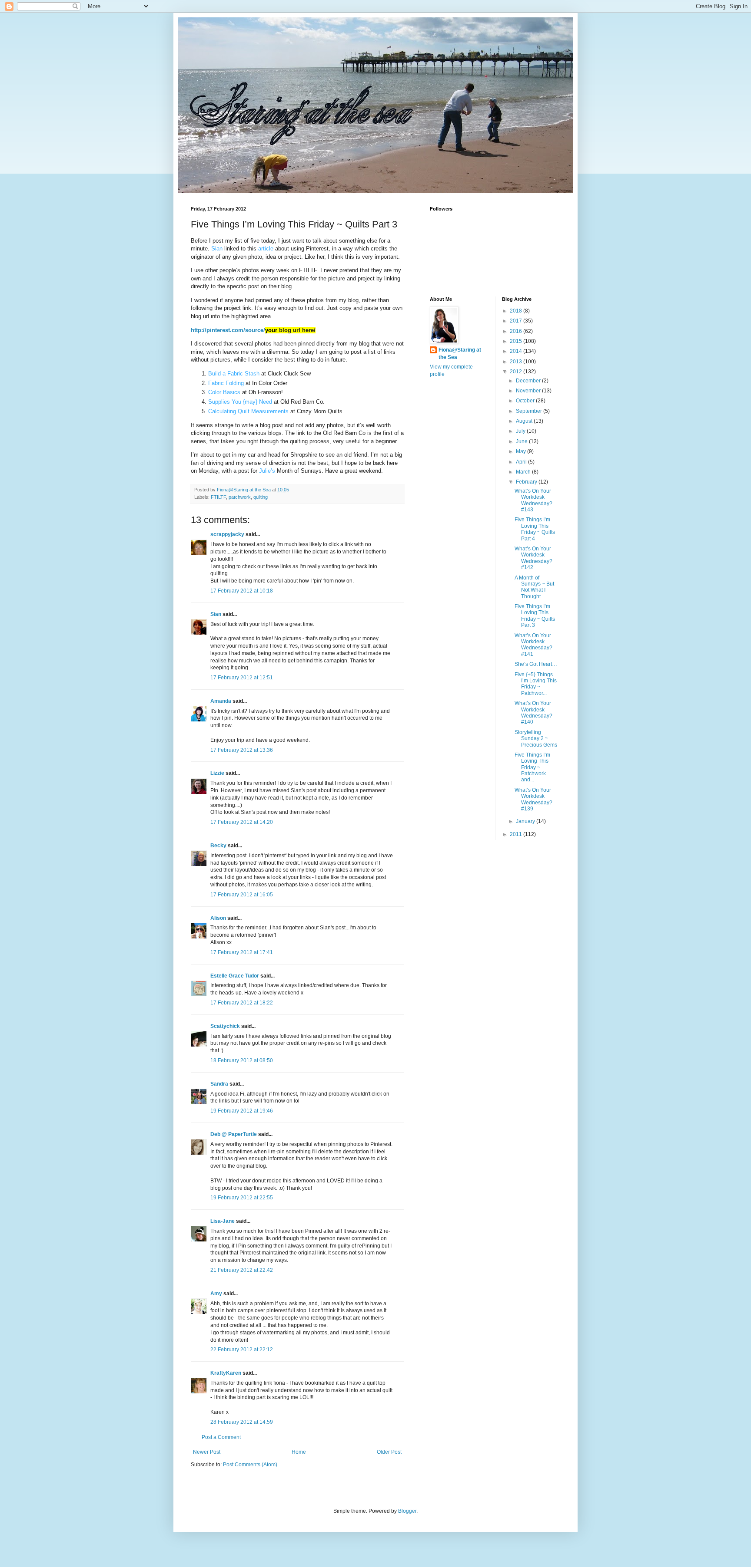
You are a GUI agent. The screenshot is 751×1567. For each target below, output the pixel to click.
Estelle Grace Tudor (234, 976)
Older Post (389, 1452)
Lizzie (217, 773)
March (524, 472)
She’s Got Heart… (536, 664)
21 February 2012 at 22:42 (241, 1270)
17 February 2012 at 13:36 (241, 750)
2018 (516, 311)
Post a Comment (221, 1437)
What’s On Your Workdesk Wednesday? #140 (533, 712)
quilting (260, 497)
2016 (516, 331)
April (522, 462)
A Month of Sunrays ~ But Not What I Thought (534, 587)
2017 (516, 321)
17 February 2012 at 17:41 (241, 952)
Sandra (219, 1084)
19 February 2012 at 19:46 (241, 1111)
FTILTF (218, 497)
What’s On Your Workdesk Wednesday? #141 (533, 644)
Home (299, 1452)
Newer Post (206, 1452)
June (522, 441)
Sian (215, 614)
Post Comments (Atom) (250, 1465)
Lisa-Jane (222, 1221)
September (529, 411)
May (521, 451)
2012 (516, 372)
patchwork (240, 497)
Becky (218, 846)
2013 (516, 362)
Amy (216, 1293)
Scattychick (225, 1026)
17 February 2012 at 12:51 (241, 678)
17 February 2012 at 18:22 (241, 1003)
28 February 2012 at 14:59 (241, 1422)
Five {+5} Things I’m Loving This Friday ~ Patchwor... (536, 684)
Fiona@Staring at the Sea (460, 353)
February (527, 482)
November (529, 391)
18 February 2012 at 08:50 (241, 1060)
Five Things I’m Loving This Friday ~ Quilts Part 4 (535, 529)
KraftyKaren (225, 1373)
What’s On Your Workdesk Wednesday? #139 (533, 799)
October (526, 401)
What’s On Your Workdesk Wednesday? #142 (533, 558)
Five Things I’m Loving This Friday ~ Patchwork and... (532, 767)
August (525, 421)
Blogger (407, 1511)
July (521, 431)
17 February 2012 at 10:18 (241, 591)
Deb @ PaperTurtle (233, 1134)
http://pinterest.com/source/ (234, 330)
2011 (516, 834)
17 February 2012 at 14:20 (241, 822)
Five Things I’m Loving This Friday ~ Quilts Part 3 (535, 615)
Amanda (220, 701)
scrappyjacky (227, 534)
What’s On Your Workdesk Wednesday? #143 (533, 500)
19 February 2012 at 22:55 (241, 1198)
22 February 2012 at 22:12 (241, 1349)
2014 (516, 351)
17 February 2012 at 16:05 (241, 895)
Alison (218, 918)
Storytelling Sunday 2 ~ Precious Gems (536, 738)
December (529, 381)
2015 (516, 341)
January (526, 821)
